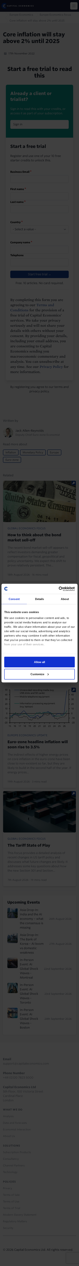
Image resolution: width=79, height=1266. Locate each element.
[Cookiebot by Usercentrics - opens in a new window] (59, 588)
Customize (37, 674)
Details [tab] (39, 599)
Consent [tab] (14, 599)
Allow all (39, 662)
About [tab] (65, 599)
